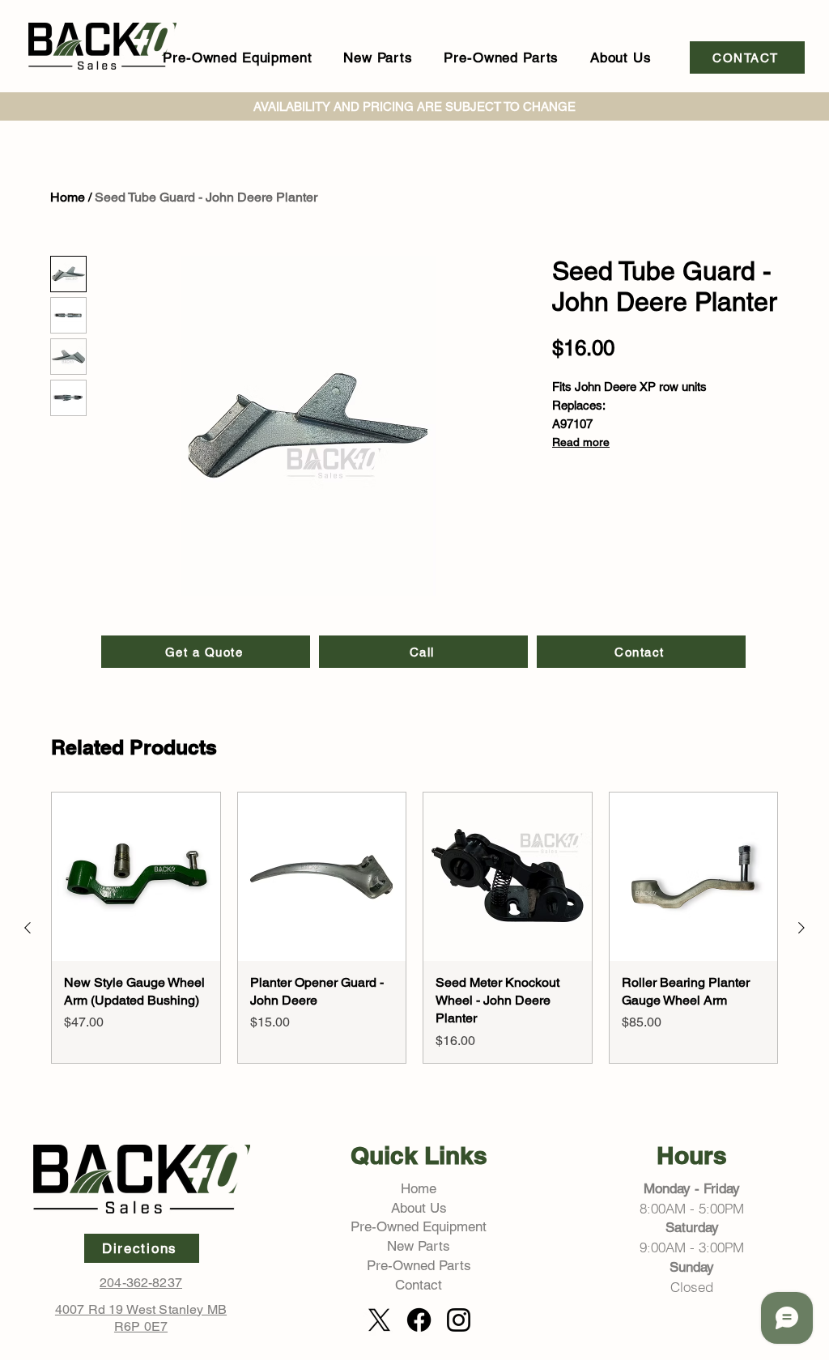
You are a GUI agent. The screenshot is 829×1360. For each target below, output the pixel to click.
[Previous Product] (27, 927)
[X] (379, 1320)
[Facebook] (419, 1320)
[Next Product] (801, 927)
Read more (581, 442)
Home (67, 197)
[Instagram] (458, 1320)
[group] (414, 928)
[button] (238, 57)
